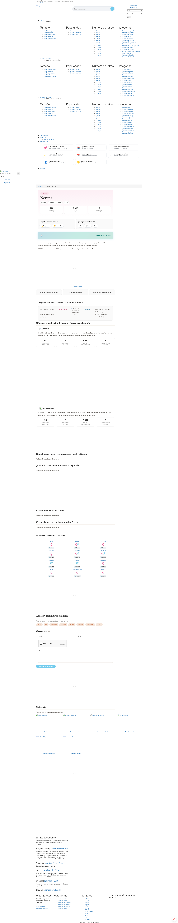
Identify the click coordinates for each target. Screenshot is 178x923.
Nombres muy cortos (50, 31)
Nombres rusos (126, 69)
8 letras (98, 40)
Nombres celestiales (128, 55)
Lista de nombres (49, 139)
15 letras (98, 53)
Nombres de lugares (128, 49)
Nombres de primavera (129, 42)
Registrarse (133, 7)
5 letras (98, 34)
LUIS (86, 917)
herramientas (44, 141)
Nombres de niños (45, 97)
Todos (41, 20)
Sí (80, 226)
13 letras (98, 49)
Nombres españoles (128, 78)
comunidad (43, 137)
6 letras (98, 36)
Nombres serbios (76, 753)
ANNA (87, 902)
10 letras (98, 44)
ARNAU (87, 919)
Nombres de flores (127, 34)
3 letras (98, 31)
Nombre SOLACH (52, 889)
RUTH (87, 901)
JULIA (87, 904)
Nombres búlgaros (49, 753)
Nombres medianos (49, 34)
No (95, 226)
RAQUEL (87, 899)
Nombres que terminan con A (102, 292)
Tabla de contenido (103, 235)
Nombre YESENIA (53, 862)
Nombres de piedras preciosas (131, 46)
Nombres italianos (127, 73)
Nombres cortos (48, 33)
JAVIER (87, 914)
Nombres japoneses (128, 75)
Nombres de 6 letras (75, 292)
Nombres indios (126, 80)
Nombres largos (48, 36)
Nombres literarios (127, 38)
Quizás (88, 226)
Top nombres (44, 135)
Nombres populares (75, 34)
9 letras (98, 42)
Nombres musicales (128, 44)
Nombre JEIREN (51, 870)
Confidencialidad (41, 906)
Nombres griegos (127, 93)
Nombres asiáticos (127, 71)
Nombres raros (74, 31)
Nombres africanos (127, 77)
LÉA (86, 906)
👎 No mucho (57, 226)
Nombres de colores (128, 40)
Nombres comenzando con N (49, 292)
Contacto (42, 3)
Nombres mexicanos (128, 95)
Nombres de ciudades (128, 57)
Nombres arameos (127, 86)
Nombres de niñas (45, 59)
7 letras (98, 38)
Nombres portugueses (128, 91)
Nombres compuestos (128, 31)
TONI (86, 915)
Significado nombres (42, 908)
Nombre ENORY (60, 848)
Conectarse (133, 6)
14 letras (98, 51)
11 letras (98, 46)
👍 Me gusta (45, 226)
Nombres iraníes (127, 82)
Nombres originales (128, 33)
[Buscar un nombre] (112, 9)
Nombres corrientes (75, 33)
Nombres (40, 186)
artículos (42, 168)
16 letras (98, 55)
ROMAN (87, 910)
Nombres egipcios (127, 90)
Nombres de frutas (127, 47)
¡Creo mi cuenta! (77, 287)
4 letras (98, 33)
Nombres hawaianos (128, 88)
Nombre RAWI (51, 880)
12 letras (98, 47)
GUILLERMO (89, 912)
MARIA (87, 908)
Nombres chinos (127, 84)
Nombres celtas (130, 732)
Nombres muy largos (50, 38)
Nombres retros (126, 36)
